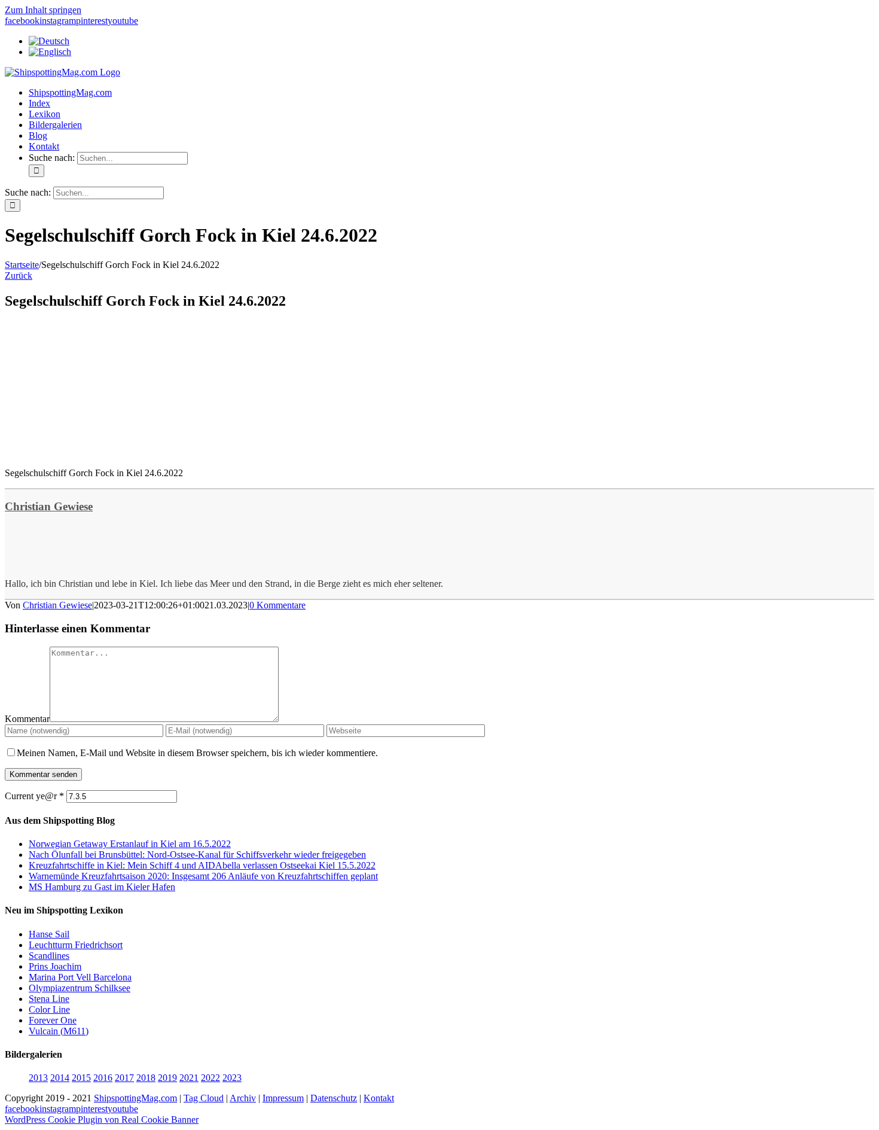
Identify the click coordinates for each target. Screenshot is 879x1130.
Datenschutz (333, 1098)
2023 (232, 1078)
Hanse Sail (49, 934)
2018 (145, 1078)
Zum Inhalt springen (43, 10)
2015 (81, 1078)
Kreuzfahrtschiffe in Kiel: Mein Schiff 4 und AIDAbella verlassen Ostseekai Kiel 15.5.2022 (202, 865)
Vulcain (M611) (58, 1031)
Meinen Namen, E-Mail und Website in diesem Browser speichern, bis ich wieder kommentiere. (197, 753)
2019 (167, 1078)
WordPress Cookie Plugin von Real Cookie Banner (102, 1119)
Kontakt (379, 1098)
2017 (124, 1078)
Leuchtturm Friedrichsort (76, 945)
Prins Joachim (55, 966)
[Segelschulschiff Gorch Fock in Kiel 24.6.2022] (94, 452)
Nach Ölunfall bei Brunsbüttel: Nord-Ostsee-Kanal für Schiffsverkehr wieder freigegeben (197, 854)
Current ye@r (34, 796)
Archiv (243, 1098)
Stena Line (49, 999)
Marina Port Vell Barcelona (80, 977)
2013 (38, 1078)
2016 (102, 1078)
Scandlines (49, 956)
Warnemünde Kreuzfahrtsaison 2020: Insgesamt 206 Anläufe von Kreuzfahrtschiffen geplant (203, 876)
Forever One (53, 1020)
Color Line (49, 1009)
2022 (210, 1078)
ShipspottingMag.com (135, 1098)
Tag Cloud (204, 1098)
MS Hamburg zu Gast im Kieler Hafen (102, 887)
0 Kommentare (277, 605)
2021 (189, 1078)
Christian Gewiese (49, 506)
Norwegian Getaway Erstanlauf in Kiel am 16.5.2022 (130, 844)
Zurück (18, 275)
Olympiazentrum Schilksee (79, 988)
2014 (59, 1078)
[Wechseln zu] (49, 41)
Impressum (283, 1098)
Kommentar (27, 719)
